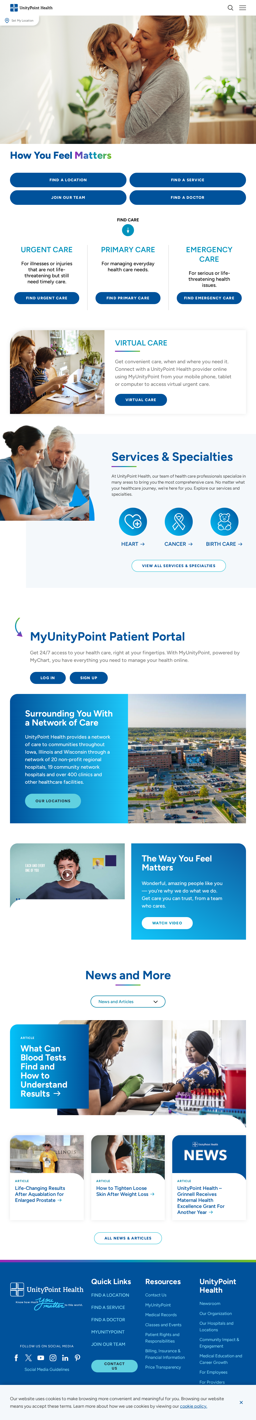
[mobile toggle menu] (230, 8)
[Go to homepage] (31, 8)
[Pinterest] (77, 1358)
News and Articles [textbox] (116, 1001)
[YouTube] (40, 1358)
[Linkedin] (65, 1358)
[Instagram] (52, 1358)
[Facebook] (16, 1358)
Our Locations (53, 801)
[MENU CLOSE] (242, 8)
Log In (47, 678)
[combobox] (128, 1002)
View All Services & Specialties (179, 566)
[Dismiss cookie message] (241, 1402)
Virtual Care (141, 400)
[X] (28, 1358)
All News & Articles (128, 1238)
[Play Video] (68, 875)
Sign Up (89, 678)
